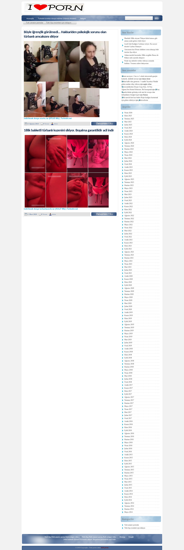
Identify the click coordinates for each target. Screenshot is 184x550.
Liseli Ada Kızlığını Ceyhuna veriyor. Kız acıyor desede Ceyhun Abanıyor (140, 45)
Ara (156, 18)
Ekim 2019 (128, 318)
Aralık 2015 (128, 455)
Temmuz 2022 (129, 219)
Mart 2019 (128, 340)
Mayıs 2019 (128, 334)
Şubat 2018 (128, 379)
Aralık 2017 (128, 385)
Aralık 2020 (128, 276)
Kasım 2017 (128, 388)
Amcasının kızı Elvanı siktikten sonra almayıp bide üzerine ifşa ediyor (141, 51)
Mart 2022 (128, 231)
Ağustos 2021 (129, 252)
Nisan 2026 (128, 113)
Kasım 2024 (128, 134)
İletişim (83, 19)
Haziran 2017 (129, 403)
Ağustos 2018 (129, 361)
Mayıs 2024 (128, 152)
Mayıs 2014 (128, 512)
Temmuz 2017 (129, 400)
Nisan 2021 (128, 264)
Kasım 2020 (128, 279)
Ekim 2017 (128, 391)
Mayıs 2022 (128, 225)
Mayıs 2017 (128, 406)
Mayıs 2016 (128, 442)
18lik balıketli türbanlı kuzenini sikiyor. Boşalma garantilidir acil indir (69, 130)
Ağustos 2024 (129, 143)
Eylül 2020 (128, 285)
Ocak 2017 (128, 418)
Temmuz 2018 (129, 364)
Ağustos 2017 (129, 397)
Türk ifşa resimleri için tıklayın (58, 23)
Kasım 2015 (128, 458)
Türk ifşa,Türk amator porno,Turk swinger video (62, 537)
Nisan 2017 (128, 409)
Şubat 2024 (128, 161)
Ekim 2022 (128, 210)
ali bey (157, 89)
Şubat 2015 (128, 485)
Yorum (46, 124)
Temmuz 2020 (129, 291)
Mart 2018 (128, 376)
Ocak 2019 (128, 346)
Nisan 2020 (128, 300)
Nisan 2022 (128, 228)
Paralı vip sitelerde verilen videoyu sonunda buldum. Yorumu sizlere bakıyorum (139, 62)
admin (56, 124)
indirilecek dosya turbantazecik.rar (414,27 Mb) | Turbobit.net (51, 209)
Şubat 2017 (128, 415)
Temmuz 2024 (129, 146)
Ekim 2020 (128, 282)
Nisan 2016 (128, 446)
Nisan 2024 (128, 155)
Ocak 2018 (128, 382)
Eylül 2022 (128, 213)
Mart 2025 (128, 122)
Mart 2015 (128, 482)
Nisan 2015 (128, 479)
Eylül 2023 (128, 176)
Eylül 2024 (128, 140)
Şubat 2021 (128, 270)
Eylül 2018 (128, 358)
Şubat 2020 (128, 306)
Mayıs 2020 (128, 297)
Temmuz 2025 (129, 119)
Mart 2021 (128, 267)
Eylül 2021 (128, 249)
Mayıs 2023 (128, 188)
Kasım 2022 (128, 206)
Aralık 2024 (128, 131)
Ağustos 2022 (129, 216)
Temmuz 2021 (129, 255)
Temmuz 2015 (129, 470)
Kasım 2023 (128, 170)
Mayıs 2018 (128, 370)
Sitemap (122, 537)
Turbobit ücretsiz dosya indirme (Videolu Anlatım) (57, 19)
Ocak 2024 (128, 164)
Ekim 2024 (128, 137)
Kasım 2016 (128, 424)
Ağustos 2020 (129, 288)
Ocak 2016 (128, 452)
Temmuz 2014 (129, 506)
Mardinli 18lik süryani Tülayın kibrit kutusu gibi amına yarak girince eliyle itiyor (140, 39)
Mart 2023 (128, 194)
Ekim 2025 (128, 116)
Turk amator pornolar (34, 23)
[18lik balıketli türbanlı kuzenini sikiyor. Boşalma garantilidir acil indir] (104, 214)
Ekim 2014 (128, 497)
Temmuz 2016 (129, 436)
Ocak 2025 (128, 128)
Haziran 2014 (129, 509)
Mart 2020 (128, 303)
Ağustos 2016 (129, 433)
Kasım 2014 (128, 494)
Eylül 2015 (128, 464)
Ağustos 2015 (129, 467)
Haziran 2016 (129, 439)
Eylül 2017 (128, 394)
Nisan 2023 (128, 191)
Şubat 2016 (128, 449)
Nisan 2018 (128, 373)
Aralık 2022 (128, 203)
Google (131, 537)
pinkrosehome (143, 100)
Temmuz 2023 (129, 182)
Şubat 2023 (128, 197)
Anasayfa (30, 19)
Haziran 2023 (129, 185)
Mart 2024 (128, 158)
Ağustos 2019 (129, 324)
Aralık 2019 (128, 312)
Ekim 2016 (128, 427)
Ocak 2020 (128, 309)
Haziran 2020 (129, 294)
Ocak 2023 (128, 200)
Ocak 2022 (128, 237)
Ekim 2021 (128, 246)
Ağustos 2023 (129, 179)
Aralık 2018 (128, 349)
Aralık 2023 (128, 167)
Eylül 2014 (128, 500)
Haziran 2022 (129, 222)
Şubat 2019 (128, 343)
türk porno (105, 547)
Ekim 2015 (128, 461)
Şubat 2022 (128, 234)
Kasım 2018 (128, 352)
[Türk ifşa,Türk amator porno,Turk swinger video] (54, 11)
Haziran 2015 (129, 473)
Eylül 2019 (128, 321)
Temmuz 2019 (129, 328)
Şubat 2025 (128, 125)
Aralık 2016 (128, 421)
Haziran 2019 (129, 331)
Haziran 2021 (129, 258)
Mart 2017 (128, 412)
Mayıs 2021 (128, 261)
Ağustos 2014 (129, 503)
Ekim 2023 (128, 173)
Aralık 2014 (128, 491)
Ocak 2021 (128, 273)
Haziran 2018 (129, 367)
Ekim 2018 (128, 355)
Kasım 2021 (128, 243)
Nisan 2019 (128, 337)
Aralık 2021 (128, 240)
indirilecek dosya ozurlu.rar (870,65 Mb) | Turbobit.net (48, 118)
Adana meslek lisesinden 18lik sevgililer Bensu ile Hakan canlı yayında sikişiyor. (141, 56)
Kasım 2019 (128, 315)
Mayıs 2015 (128, 476)
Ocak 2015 (128, 488)
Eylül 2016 (128, 430)
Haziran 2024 (129, 149)
